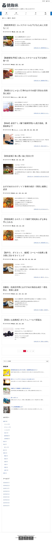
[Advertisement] (26, 519)
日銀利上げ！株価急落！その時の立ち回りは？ (21, 388)
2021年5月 (6, 502)
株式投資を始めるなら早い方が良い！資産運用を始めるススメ (24, 369)
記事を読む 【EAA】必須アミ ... (41, 146)
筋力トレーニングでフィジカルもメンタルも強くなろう (23, 379)
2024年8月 (6, 485)
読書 (5, 473)
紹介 (17, 193)
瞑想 (6, 458)
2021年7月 (6, 497)
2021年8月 (6, 494)
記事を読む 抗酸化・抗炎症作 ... (41, 309)
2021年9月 (6, 491)
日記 (5, 444)
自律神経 (7, 438)
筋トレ (6, 447)
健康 (14, 31)
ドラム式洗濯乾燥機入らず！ (17, 406)
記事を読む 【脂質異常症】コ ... (41, 47)
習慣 (10, 18)
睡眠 (23, 259)
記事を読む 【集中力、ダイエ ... (41, 277)
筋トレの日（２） (14, 397)
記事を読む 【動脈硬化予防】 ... (41, 80)
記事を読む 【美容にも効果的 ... (41, 341)
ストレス (7, 424)
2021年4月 (6, 505)
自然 (6, 464)
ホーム (5, 18)
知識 (6, 461)
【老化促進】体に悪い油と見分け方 (18, 156)
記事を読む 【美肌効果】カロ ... (41, 242)
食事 (23, 31)
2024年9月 (6, 482)
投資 (5, 441)
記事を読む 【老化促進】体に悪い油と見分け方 (38, 176)
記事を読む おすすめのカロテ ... (41, 209)
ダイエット (15, 97)
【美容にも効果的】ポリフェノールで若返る (22, 320)
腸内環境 (7, 435)
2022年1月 (6, 488)
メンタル (21, 129)
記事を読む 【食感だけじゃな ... (41, 113)
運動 (34, 129)
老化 (20, 31)
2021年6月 (6, 499)
